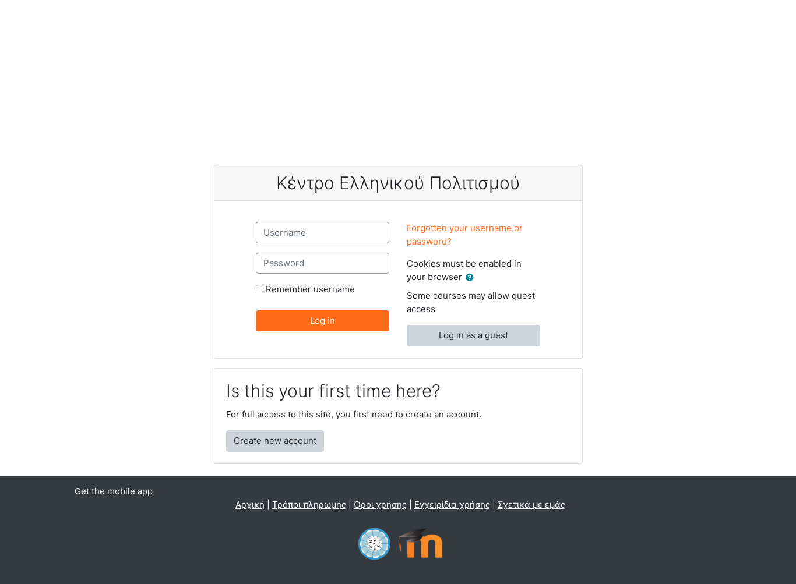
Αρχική (250, 504)
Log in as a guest (473, 335)
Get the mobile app (114, 491)
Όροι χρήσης (380, 504)
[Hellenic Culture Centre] (374, 542)
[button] (472, 278)
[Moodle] (420, 542)
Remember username (310, 289)
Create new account (275, 440)
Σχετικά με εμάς (531, 504)
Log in (322, 320)
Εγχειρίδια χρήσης (452, 504)
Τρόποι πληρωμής (309, 504)
